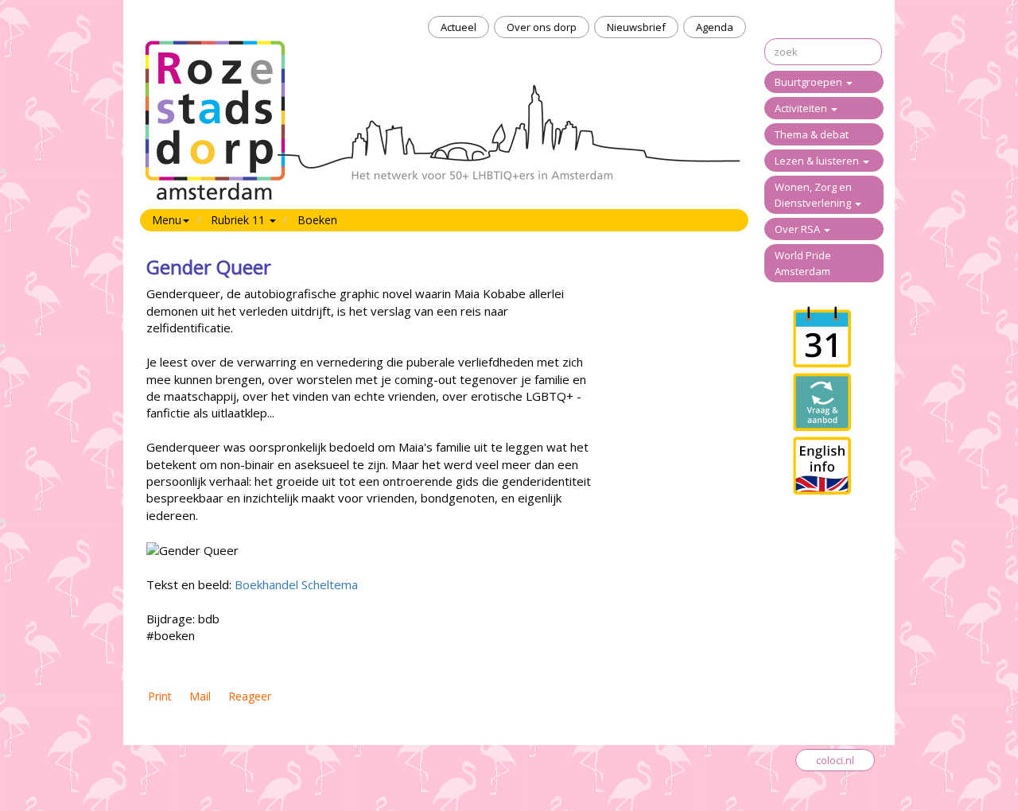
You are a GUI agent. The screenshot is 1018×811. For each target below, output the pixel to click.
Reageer (249, 696)
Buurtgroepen (810, 82)
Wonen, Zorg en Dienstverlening (814, 195)
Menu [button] (166, 219)
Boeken (317, 219)
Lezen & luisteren (818, 160)
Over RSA (798, 229)
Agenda (714, 27)
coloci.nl (835, 760)
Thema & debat (812, 134)
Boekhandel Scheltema (296, 584)
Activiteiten (802, 108)
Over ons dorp (542, 27)
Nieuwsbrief (636, 27)
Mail (200, 696)
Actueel (458, 27)
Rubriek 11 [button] (239, 219)
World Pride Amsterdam (803, 263)
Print (160, 696)
